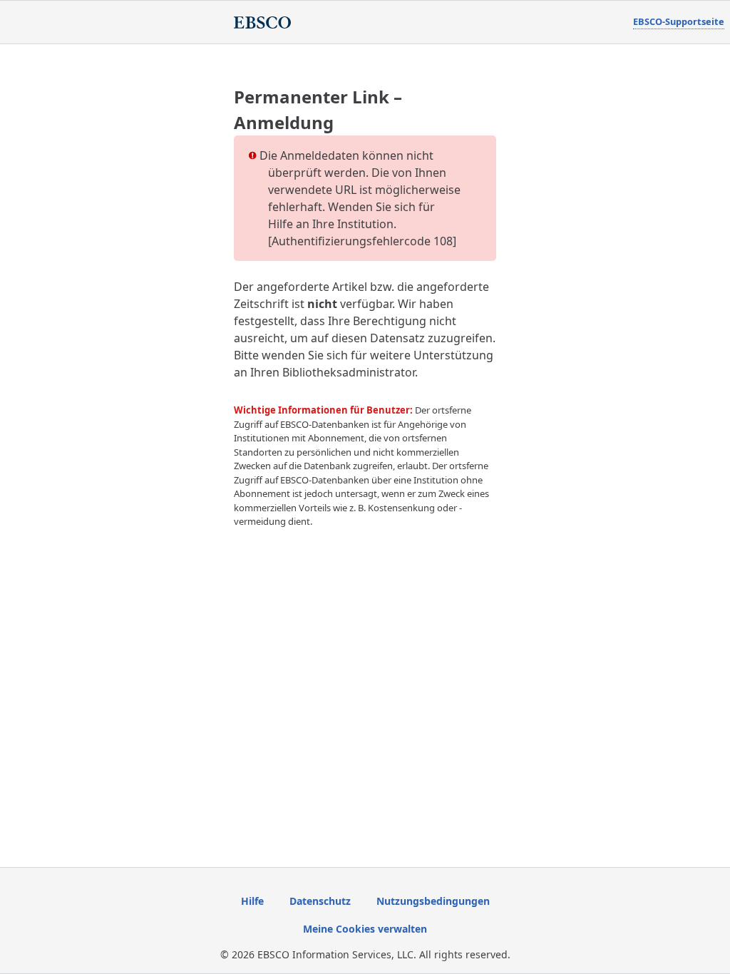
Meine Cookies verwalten (365, 928)
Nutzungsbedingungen (433, 901)
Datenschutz (320, 901)
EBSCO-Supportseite (678, 21)
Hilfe (252, 901)
